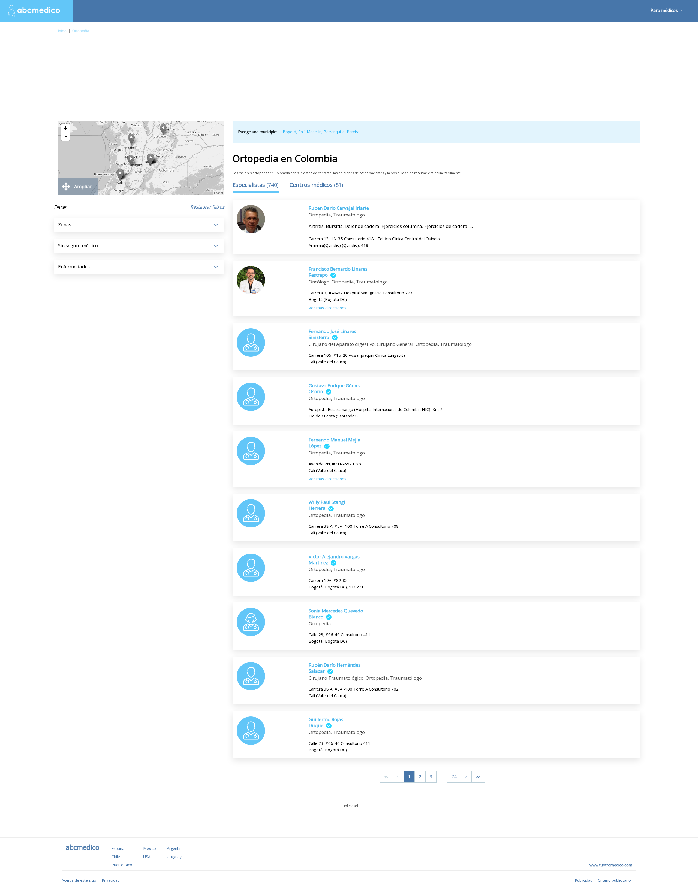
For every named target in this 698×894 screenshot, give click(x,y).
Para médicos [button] (665, 10)
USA (147, 856)
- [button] (66, 136)
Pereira (353, 131)
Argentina (175, 848)
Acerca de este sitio (79, 880)
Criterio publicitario (614, 880)
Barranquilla (334, 131)
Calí (301, 131)
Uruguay (174, 856)
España (118, 848)
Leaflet (218, 192)
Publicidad (583, 880)
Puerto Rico (122, 864)
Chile (116, 856)
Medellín (314, 131)
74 (454, 777)
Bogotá (289, 131)
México (149, 848)
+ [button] (65, 128)
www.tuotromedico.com (610, 865)
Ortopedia (80, 30)
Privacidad (111, 880)
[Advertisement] (349, 80)
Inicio (62, 30)
